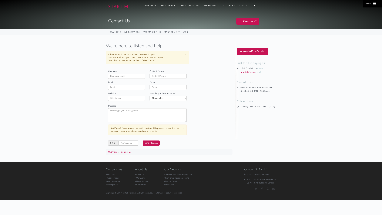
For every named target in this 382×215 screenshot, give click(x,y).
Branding (115, 32)
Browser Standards (174, 193)
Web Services (132, 32)
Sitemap (159, 193)
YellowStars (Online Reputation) (178, 175)
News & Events (142, 181)
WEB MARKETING (190, 6)
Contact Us (141, 185)
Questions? (249, 21)
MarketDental (171, 181)
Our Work (140, 178)
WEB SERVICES (169, 6)
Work (186, 32)
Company (112, 71)
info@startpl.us (248, 72)
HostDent (169, 185)
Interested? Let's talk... (252, 51)
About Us (140, 175)
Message (112, 106)
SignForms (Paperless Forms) (177, 178)
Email (110, 82)
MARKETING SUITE (214, 6)
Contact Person (157, 71)
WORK (231, 6)
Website (112, 93)
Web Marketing (152, 32)
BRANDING (151, 6)
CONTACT (244, 6)
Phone (152, 82)
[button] (255, 5)
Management (172, 32)
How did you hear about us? (163, 93)
